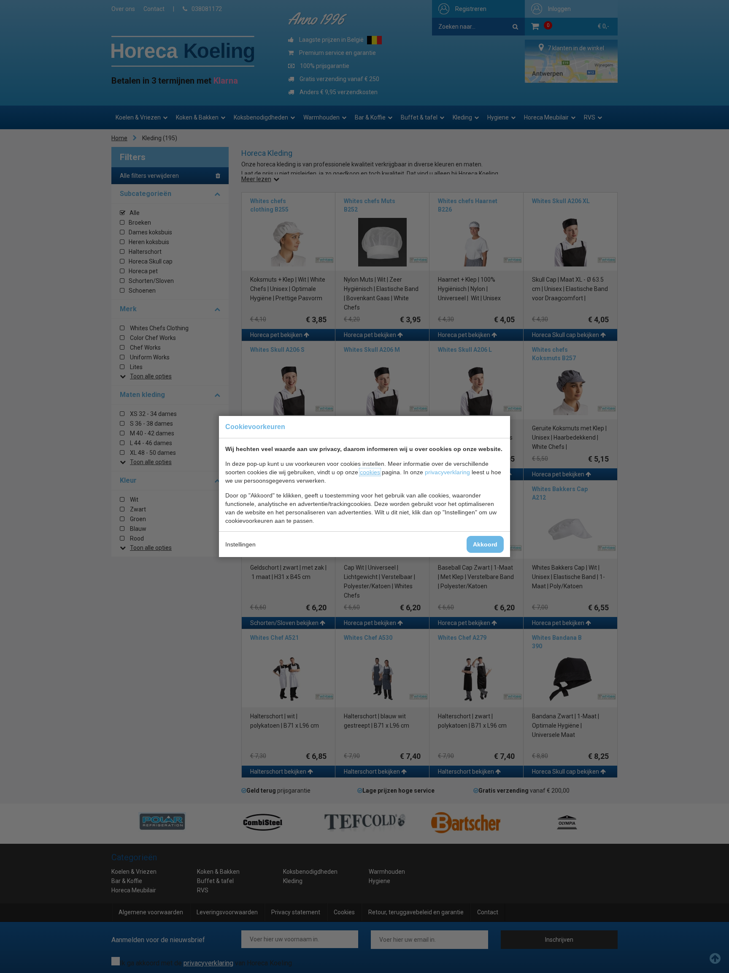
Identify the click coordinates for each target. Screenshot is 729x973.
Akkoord (485, 544)
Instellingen (240, 544)
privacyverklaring (447, 472)
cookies (370, 472)
